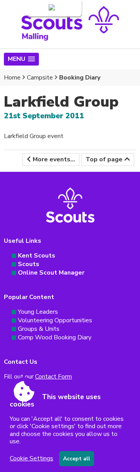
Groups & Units (39, 329)
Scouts (28, 264)
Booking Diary (79, 77)
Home (12, 77)
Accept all (76, 458)
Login (40, 8)
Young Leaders (38, 312)
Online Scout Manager (51, 272)
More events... (54, 159)
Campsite (40, 77)
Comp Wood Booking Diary (54, 337)
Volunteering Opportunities (55, 320)
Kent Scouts (36, 255)
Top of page (104, 159)
